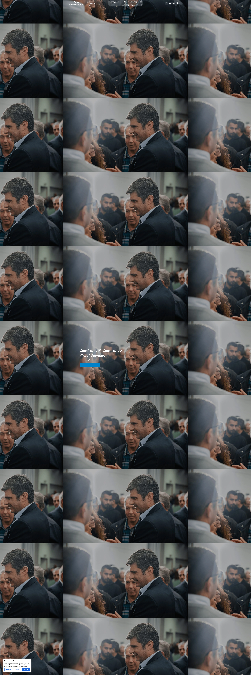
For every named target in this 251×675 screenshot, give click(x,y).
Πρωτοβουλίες (130, 1)
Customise (8, 669)
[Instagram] (173, 3)
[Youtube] (170, 3)
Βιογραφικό (116, 1)
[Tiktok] (177, 3)
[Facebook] (166, 3)
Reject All (17, 669)
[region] (17, 665)
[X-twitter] (181, 3)
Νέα (140, 1)
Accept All (26, 669)
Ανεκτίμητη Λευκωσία (132, 4)
